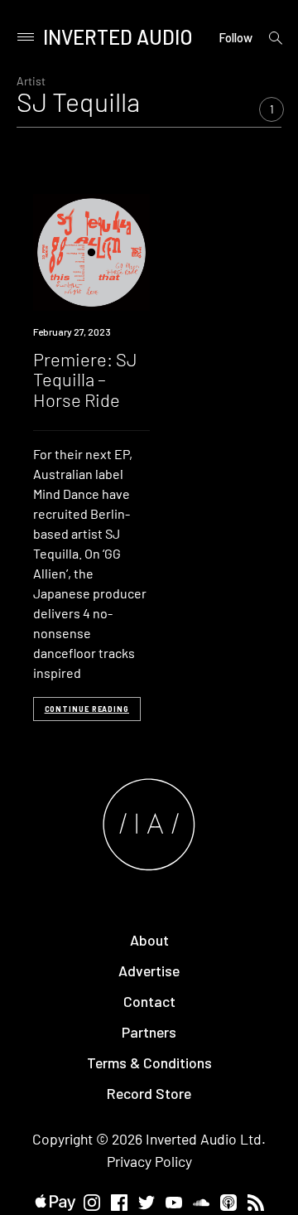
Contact (149, 1001)
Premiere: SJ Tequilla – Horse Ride (85, 378)
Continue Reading (87, 709)
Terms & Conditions (149, 1062)
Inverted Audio (118, 37)
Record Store (149, 1093)
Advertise (149, 970)
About (149, 940)
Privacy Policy (149, 1161)
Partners (149, 1032)
